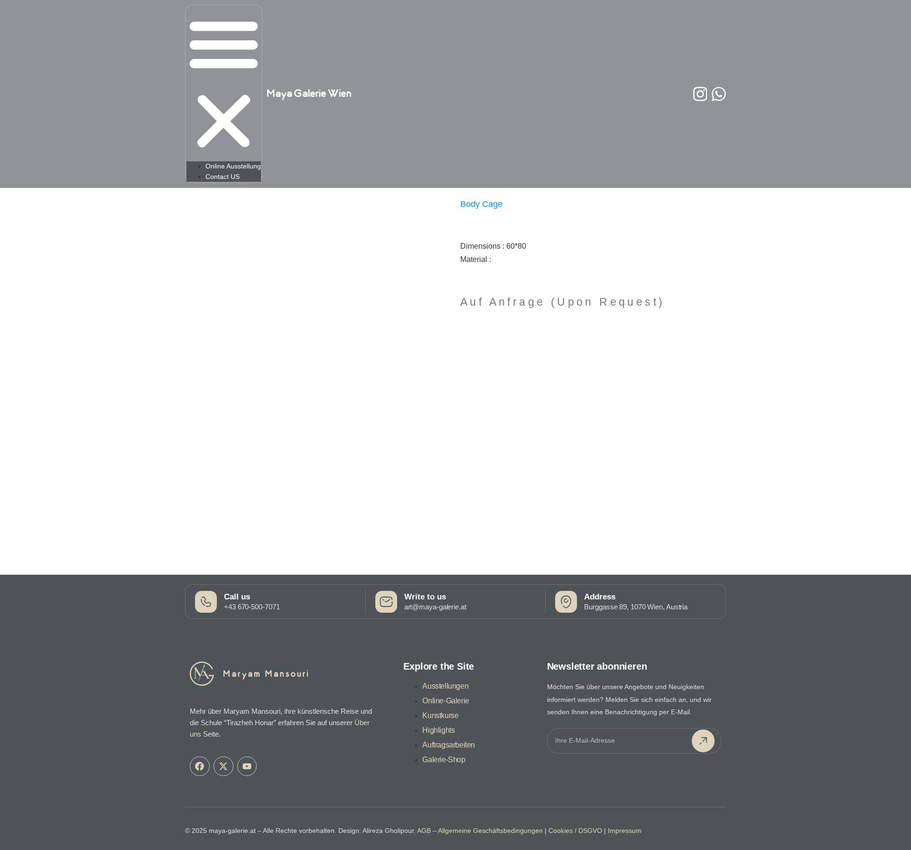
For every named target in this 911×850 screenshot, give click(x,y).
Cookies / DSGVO (575, 830)
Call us (237, 596)
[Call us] (206, 602)
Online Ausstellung (233, 166)
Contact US (222, 176)
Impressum (624, 830)
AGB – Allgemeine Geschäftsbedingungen (480, 830)
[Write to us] (386, 602)
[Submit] (703, 740)
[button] (223, 83)
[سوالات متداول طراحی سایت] (719, 94)
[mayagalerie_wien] (700, 94)
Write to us (425, 596)
